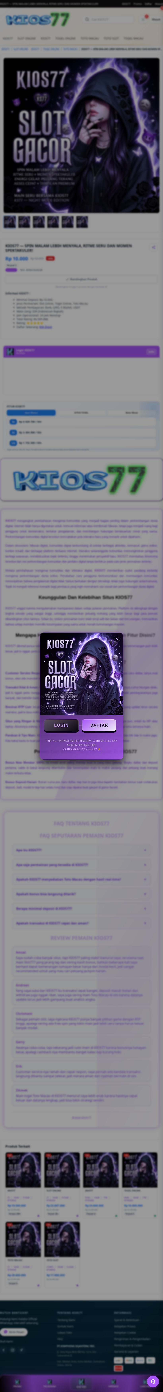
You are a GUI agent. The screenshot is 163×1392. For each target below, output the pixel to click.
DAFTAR (99, 725)
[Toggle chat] (153, 1381)
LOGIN (61, 725)
